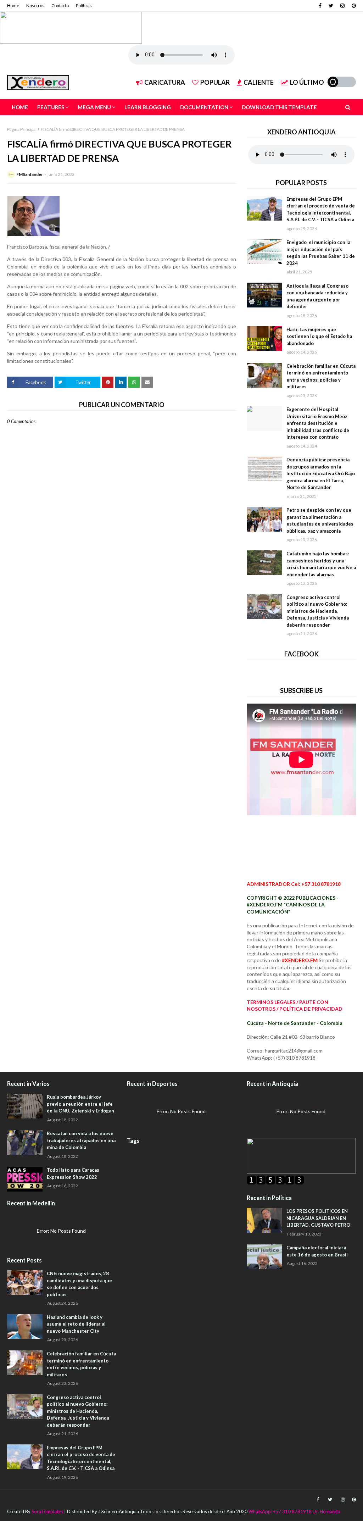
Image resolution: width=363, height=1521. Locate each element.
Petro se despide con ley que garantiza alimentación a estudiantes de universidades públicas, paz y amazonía (319, 520)
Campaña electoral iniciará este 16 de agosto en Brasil (317, 1251)
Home (13, 5)
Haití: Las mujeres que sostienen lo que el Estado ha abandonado (319, 336)
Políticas (84, 5)
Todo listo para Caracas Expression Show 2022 (73, 1173)
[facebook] (320, 5)
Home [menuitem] (20, 107)
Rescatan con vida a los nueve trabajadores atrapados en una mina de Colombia (81, 1140)
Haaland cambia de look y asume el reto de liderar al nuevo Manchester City (76, 1324)
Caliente (259, 82)
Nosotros (35, 5)
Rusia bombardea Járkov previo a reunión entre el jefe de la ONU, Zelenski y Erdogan (80, 1104)
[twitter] (331, 5)
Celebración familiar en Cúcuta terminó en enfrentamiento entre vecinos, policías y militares (321, 376)
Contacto (60, 5)
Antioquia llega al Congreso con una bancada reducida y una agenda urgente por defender (317, 296)
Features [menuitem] (50, 107)
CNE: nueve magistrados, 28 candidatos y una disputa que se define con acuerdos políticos (79, 1284)
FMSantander (29, 174)
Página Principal (22, 129)
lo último (307, 82)
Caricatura (164, 82)
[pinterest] (353, 5)
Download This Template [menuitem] (279, 107)
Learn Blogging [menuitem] (147, 107)
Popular (215, 82)
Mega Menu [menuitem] (94, 107)
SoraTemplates (47, 1511)
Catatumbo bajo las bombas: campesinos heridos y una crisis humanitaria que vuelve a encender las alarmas (321, 564)
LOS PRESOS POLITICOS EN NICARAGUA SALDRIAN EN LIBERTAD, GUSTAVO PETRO (318, 1218)
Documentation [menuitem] (204, 107)
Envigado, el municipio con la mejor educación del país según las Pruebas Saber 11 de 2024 (320, 252)
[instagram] (342, 5)
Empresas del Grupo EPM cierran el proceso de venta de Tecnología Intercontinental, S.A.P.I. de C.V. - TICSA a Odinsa (320, 209)
